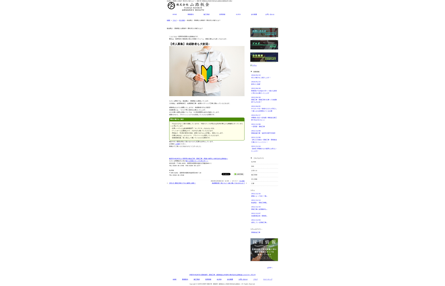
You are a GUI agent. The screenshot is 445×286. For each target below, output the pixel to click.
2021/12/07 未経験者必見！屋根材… (259, 215)
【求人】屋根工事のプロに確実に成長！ (182, 183)
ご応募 (177, 144)
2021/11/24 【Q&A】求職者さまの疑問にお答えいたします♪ (264, 148)
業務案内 (191, 14)
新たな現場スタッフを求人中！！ (197, 161)
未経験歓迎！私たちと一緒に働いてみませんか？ (228, 183)
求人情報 (182, 20)
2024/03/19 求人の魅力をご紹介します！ (261, 76)
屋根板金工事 (255, 232)
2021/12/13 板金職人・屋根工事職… (259, 201)
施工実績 (206, 14)
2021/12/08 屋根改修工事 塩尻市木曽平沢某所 (263, 132)
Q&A (252, 166)
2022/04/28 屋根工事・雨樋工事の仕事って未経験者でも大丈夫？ (264, 99)
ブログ (175, 20)
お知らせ (254, 170)
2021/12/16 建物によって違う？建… (259, 195)
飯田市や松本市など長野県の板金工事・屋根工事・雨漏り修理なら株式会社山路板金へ (198, 158)
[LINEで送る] (239, 174)
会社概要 (254, 14)
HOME (175, 14)
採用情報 (222, 14)
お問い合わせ (269, 14)
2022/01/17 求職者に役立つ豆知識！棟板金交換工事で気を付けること (264, 117)
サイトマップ (267, 279)
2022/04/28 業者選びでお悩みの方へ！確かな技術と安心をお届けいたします (264, 90)
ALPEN (238, 14)
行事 (252, 183)
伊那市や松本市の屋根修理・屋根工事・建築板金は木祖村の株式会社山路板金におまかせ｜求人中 (222, 275)
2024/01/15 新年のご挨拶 (256, 83)
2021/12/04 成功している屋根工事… (259, 221)
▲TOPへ (270, 268)
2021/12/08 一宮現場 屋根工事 (258, 125)
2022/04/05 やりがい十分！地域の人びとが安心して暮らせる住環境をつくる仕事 (264, 108)
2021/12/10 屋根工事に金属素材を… (259, 208)
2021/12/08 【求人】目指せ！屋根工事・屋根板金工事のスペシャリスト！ (264, 140)
